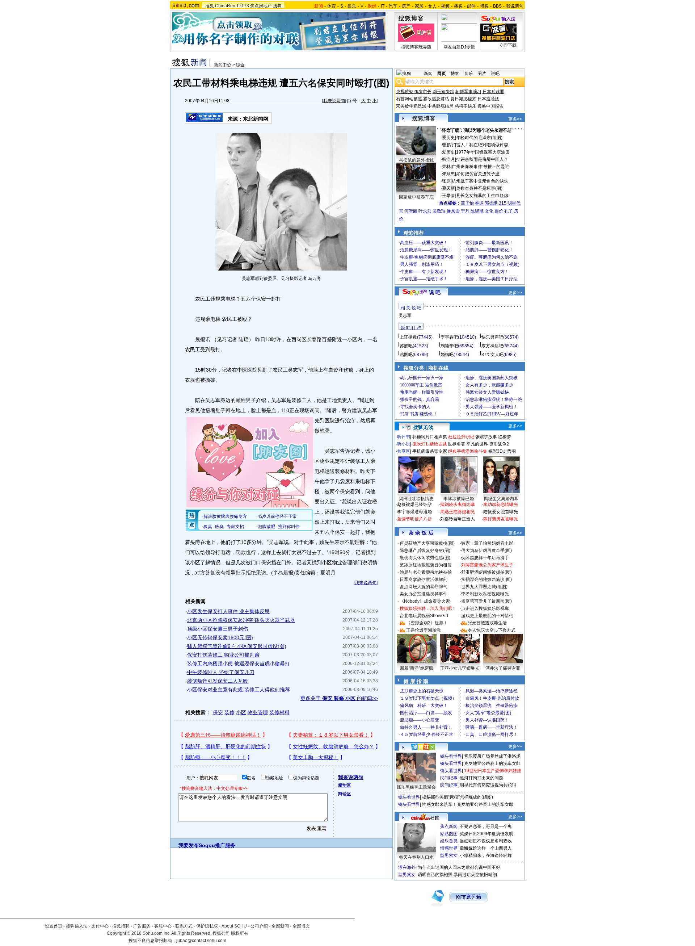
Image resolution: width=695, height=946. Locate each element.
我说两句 (514, 6)
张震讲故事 (486, 436)
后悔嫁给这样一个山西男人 (486, 848)
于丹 (465, 211)
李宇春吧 (449, 337)
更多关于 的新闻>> (339, 698)
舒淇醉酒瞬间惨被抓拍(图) (486, 572)
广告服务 (142, 926)
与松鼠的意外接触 (416, 160)
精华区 (344, 785)
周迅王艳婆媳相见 (457, 511)
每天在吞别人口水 (416, 857)
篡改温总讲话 (436, 98)
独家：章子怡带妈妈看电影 (487, 543)
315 (502, 203)
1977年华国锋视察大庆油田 (483, 152)
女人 (432, 6)
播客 (458, 6)
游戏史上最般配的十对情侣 (487, 615)
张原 (446, 181)
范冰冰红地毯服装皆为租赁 (426, 565)
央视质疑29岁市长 (413, 91)
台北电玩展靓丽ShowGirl (424, 615)
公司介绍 (259, 926)
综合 (240, 64)
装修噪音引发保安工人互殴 (217, 681)
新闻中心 (222, 64)
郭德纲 (491, 203)
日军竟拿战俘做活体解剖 (423, 579)
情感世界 (449, 848)
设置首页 (53, 926)
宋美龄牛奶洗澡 (411, 106)
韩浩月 (448, 159)
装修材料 (279, 712)
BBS (497, 6)
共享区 (403, 451)
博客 (484, 6)
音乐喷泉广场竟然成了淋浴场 (492, 756)
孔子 (508, 211)
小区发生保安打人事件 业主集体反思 (228, 611)
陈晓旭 (477, 211)
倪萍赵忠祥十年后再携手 (485, 557)
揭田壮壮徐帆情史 (416, 498)
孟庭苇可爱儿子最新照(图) (486, 601)
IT (382, 6)
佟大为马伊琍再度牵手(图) (486, 550)
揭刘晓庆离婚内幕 (457, 504)
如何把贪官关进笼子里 (478, 173)
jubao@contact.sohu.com (201, 940)
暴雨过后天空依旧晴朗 (475, 874)
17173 (242, 5)
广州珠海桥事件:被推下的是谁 (480, 166)
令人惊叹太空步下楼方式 (491, 630)
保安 (218, 712)
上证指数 (408, 337)
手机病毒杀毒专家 (429, 451)
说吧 (495, 73)
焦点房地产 (261, 5)
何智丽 (410, 211)
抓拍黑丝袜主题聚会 (416, 787)
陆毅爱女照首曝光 (500, 511)
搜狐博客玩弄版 (416, 47)
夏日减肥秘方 (463, 98)
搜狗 (277, 5)
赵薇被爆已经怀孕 (414, 504)
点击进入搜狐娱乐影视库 (485, 608)
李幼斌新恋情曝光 (500, 504)
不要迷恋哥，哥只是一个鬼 (486, 826)
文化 (489, 211)
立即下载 (508, 45)
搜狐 (209, 5)
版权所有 (239, 933)
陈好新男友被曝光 (500, 519)
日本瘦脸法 (488, 98)
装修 (229, 712)
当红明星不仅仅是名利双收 (486, 841)
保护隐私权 (207, 926)
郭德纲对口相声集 (429, 436)
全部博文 (301, 926)
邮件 (471, 6)
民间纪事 (449, 777)
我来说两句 (334, 100)
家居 (419, 6)
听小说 (403, 444)
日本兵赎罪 (493, 91)
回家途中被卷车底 (416, 197)
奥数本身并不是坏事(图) (479, 188)
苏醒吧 (406, 345)
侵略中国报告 (490, 106)
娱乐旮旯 (449, 841)
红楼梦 (504, 436)
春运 (479, 203)
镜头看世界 (451, 756)
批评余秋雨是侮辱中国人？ (482, 159)
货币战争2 (499, 444)
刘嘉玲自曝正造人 (457, 519)
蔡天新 (448, 188)
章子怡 (467, 203)
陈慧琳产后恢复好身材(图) (425, 550)
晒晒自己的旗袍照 (435, 874)
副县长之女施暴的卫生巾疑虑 (480, 195)
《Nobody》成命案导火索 (425, 601)
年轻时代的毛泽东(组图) (479, 137)
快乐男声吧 (492, 337)
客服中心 (163, 926)
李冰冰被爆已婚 (458, 498)
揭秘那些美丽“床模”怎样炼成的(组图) (457, 797)
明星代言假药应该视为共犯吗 (488, 785)
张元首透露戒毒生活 (487, 622)
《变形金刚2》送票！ (427, 622)
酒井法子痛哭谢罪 (502, 668)
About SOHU (234, 926)
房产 (406, 6)
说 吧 (435, 292)
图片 (481, 73)
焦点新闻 (449, 826)
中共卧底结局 (440, 106)
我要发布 (188, 845)
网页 (441, 73)
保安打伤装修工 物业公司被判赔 (223, 655)
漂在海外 (407, 867)
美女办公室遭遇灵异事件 (423, 594)
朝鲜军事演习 (468, 91)
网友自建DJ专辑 (459, 47)
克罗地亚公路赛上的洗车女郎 (492, 763)
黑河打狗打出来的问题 (481, 777)
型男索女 (449, 855)
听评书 (403, 436)
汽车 (393, 6)
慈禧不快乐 (465, 106)
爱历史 (448, 137)
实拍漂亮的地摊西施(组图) (486, 579)
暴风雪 (453, 211)
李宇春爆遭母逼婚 (414, 511)
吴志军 (405, 315)
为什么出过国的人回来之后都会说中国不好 (459, 867)
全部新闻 (280, 926)
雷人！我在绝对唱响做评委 (482, 144)
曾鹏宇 (448, 144)
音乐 (468, 73)
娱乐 (352, 6)
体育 (331, 6)
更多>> (515, 119)
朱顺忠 (448, 173)
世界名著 (456, 444)
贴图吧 (406, 354)
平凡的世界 (477, 444)
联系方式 (184, 926)
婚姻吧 (447, 354)
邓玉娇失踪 (443, 91)
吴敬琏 (439, 211)
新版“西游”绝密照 (416, 668)
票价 (498, 211)
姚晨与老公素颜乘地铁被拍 (426, 572)
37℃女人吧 (492, 354)
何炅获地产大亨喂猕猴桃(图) (427, 543)
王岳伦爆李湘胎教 (423, 630)
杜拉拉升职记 (461, 436)
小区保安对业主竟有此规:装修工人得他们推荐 (238, 689)
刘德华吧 (449, 345)
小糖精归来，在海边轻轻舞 (486, 855)
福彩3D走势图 (502, 451)
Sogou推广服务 (217, 845)
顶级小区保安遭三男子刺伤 (217, 629)
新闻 (428, 73)
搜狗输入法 (77, 926)
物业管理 (258, 712)
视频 (445, 6)
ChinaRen (225, 5)
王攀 (446, 195)
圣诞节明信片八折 (414, 519)
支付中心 (100, 926)
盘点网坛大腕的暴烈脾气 (423, 586)
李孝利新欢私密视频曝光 (485, 594)
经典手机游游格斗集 (467, 451)
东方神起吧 (492, 345)
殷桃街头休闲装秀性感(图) (425, 557)
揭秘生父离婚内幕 (501, 498)
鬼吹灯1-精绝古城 (429, 444)
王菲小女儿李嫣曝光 (459, 668)
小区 (241, 712)
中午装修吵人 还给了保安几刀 (220, 672)
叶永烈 (424, 211)
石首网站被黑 (409, 98)
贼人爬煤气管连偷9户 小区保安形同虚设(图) (236, 646)
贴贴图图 (449, 833)
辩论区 (344, 793)
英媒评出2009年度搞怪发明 (486, 833)
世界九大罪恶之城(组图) (484, 586)
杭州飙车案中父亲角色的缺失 (480, 181)
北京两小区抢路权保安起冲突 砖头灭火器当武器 (241, 620)
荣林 (446, 166)
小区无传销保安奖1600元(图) (220, 637)
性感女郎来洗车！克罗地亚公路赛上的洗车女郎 (467, 804)
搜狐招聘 (121, 926)
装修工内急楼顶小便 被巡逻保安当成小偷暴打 (238, 663)
